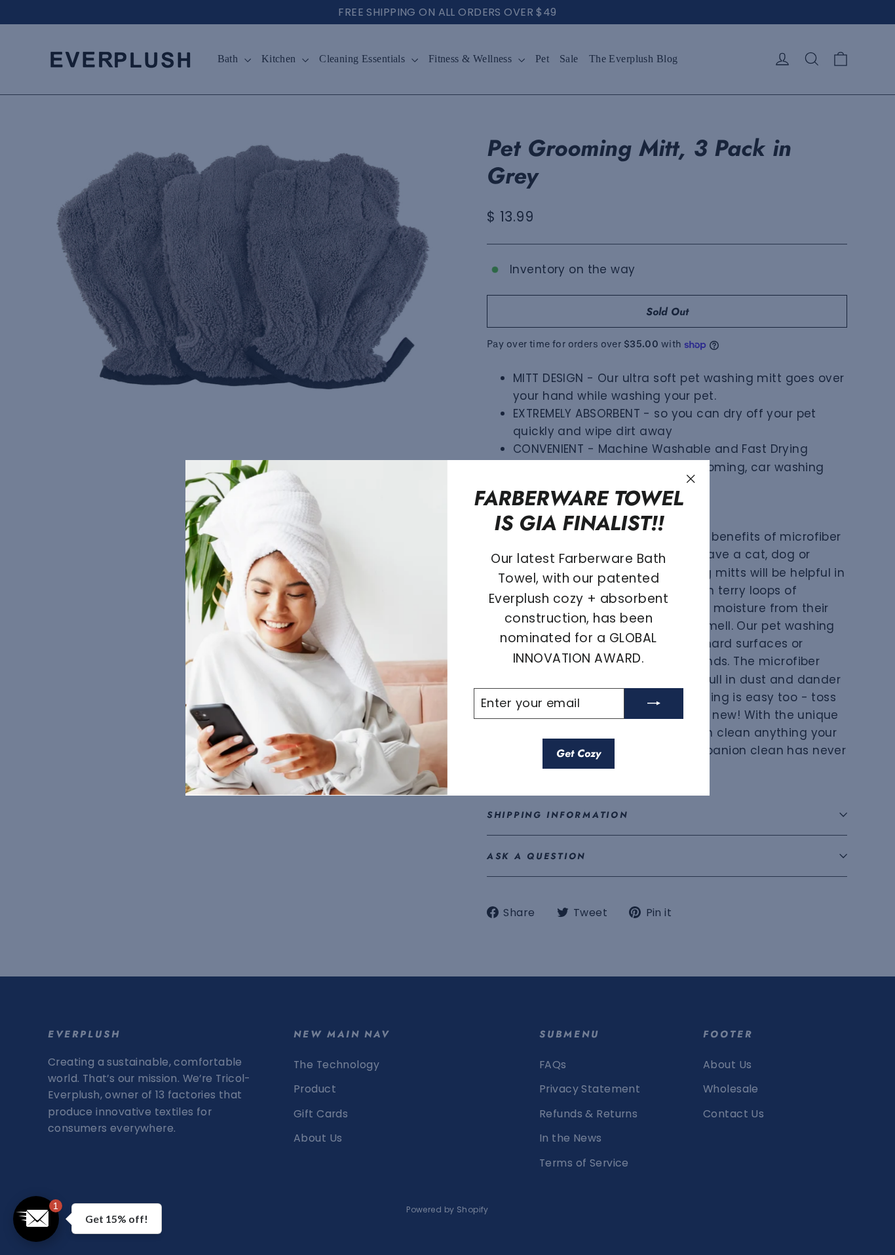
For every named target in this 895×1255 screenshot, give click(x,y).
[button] (36, 1219)
